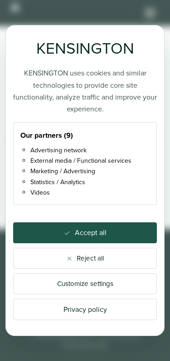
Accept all (91, 232)
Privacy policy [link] (85, 309)
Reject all (90, 258)
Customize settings (85, 284)
